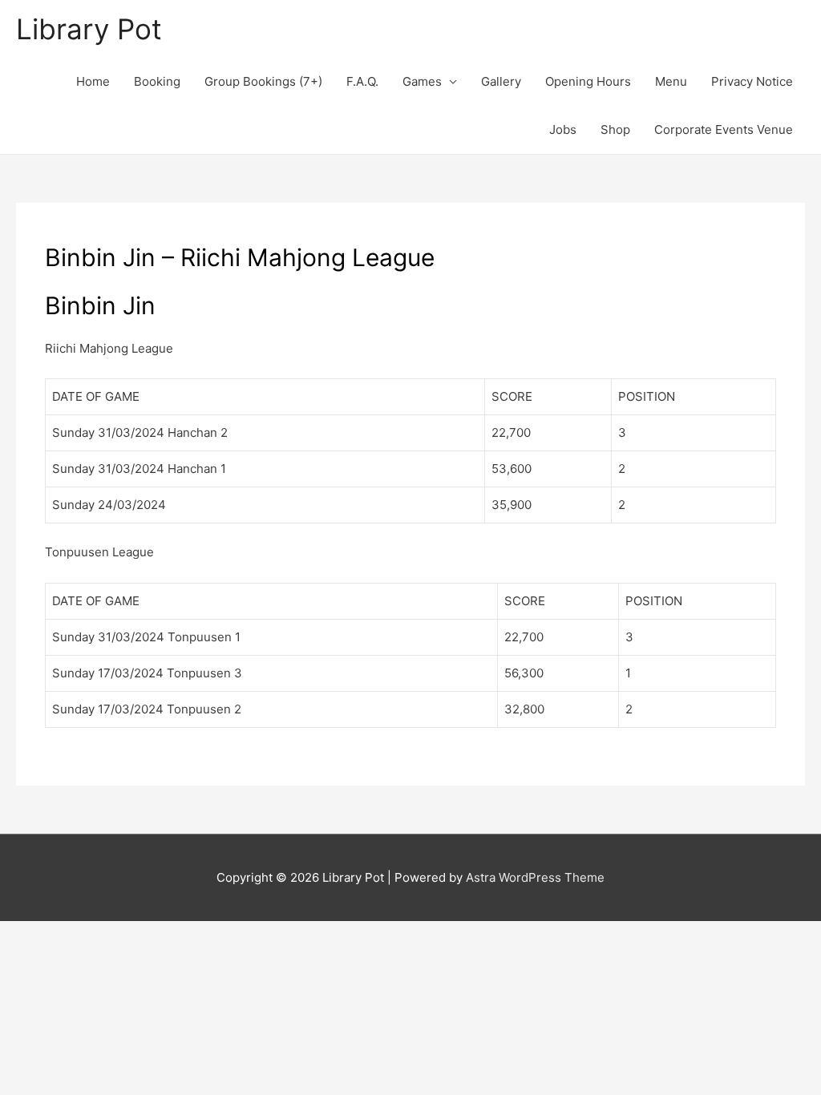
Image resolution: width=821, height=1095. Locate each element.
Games (422, 81)
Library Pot (89, 29)
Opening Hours (588, 81)
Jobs (562, 129)
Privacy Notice (752, 81)
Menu (671, 81)
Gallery (501, 81)
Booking (157, 81)
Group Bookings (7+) (263, 81)
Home (93, 81)
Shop (615, 129)
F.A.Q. (362, 81)
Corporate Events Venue (723, 129)
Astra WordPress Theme (535, 877)
